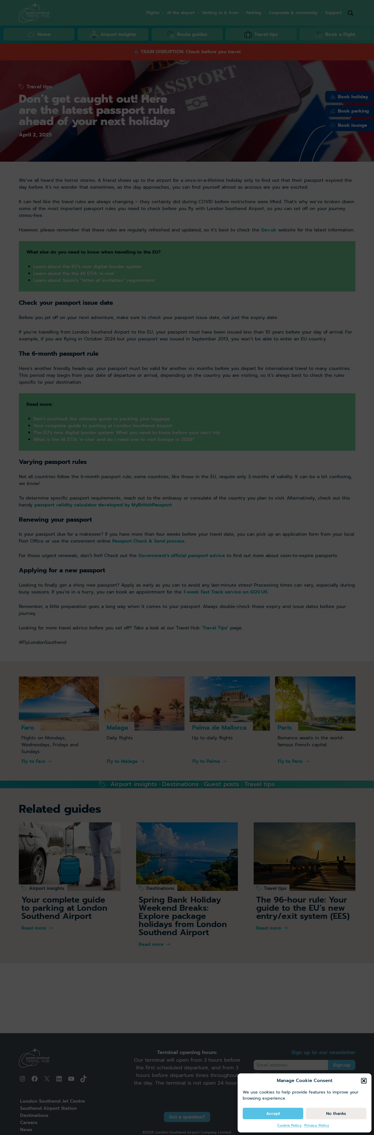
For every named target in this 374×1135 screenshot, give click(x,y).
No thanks (336, 1114)
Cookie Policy (289, 1125)
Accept (273, 1114)
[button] (363, 1080)
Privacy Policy (316, 1125)
